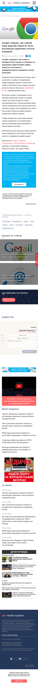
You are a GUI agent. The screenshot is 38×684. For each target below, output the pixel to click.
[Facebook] (27, 56)
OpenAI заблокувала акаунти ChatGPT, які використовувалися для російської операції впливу (18, 416)
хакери (5, 225)
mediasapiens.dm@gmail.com (13, 644)
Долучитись (19, 184)
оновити (33, 327)
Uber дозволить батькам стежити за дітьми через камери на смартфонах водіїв (17, 425)
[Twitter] (30, 56)
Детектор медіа (19, 552)
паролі (11, 225)
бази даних (28, 225)
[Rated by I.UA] (14, 659)
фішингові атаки (8, 228)
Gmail (32, 221)
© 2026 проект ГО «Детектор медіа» (11, 642)
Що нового (16, 16)
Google (26, 221)
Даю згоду (19, 681)
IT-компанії (8, 16)
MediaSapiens (17, 221)
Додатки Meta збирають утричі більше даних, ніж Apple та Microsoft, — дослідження (18, 542)
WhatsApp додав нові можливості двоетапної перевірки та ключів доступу (19, 434)
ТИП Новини (6, 221)
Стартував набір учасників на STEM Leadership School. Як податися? (16, 441)
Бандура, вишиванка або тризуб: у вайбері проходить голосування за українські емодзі (16, 449)
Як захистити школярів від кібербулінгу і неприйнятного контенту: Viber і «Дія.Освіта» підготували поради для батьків (18, 520)
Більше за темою (12, 236)
